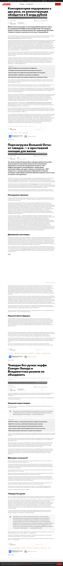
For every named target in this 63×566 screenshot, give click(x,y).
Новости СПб (29, 548)
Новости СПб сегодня (36, 548)
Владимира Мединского (46, 41)
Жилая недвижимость (30, 353)
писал (24, 462)
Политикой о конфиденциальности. (27, 564)
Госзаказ (11, 132)
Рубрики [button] (22, 4)
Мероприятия (38, 4)
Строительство (38, 353)
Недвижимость (23, 353)
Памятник (20, 132)
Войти (58, 4)
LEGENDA (24, 249)
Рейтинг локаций (17, 353)
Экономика (49, 548)
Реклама (44, 4)
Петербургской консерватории (14, 38)
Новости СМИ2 (11, 139)
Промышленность (43, 548)
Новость (15, 132)
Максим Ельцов (34, 183)
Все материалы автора (22, 23)
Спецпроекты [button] (30, 4)
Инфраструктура (17, 548)
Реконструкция (25, 132)
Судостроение (23, 548)
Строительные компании (46, 353)
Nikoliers (15, 180)
